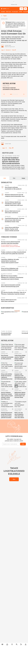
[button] (11, 444)
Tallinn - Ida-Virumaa (6, 331)
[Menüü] (2, 644)
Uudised (7, 185)
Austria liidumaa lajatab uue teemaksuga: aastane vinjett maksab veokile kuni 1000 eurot (14, 203)
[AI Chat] (21, 644)
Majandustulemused (6, 273)
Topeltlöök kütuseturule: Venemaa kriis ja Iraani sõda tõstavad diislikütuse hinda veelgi (14, 220)
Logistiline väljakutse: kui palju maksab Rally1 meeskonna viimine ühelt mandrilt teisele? (10, 261)
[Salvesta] (26, 185)
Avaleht (3, 11)
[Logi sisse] (25, 644)
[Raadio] (12, 644)
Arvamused (15, 11)
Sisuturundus (8, 155)
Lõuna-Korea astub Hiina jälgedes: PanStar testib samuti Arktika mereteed (12, 229)
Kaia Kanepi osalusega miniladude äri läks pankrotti (7, 357)
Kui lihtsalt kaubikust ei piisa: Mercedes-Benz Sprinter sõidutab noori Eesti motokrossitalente (11, 160)
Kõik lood (8, 11)
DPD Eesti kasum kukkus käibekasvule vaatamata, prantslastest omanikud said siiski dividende (12, 277)
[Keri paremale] (24, 94)
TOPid (20, 11)
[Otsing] (16, 644)
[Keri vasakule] (4, 94)
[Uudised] (7, 644)
